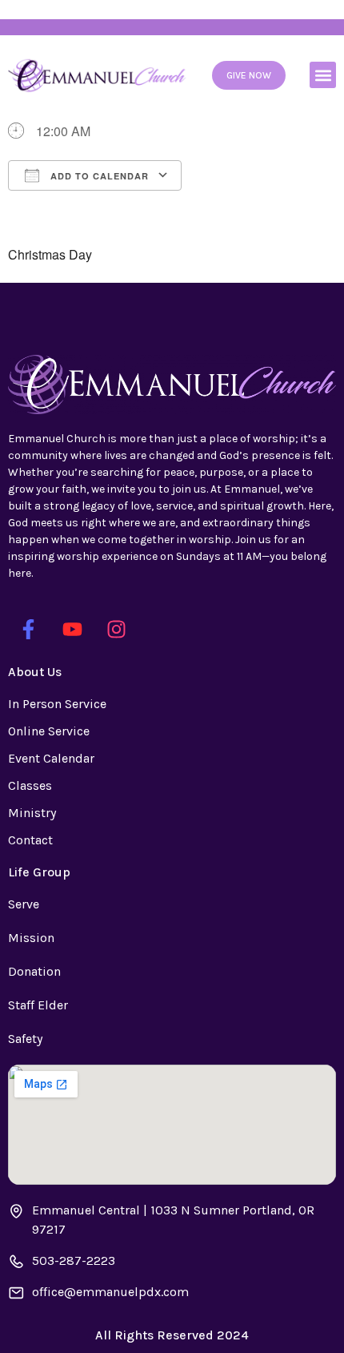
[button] (323, 75)
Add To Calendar (98, 176)
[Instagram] (116, 630)
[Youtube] (72, 630)
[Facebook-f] (28, 630)
